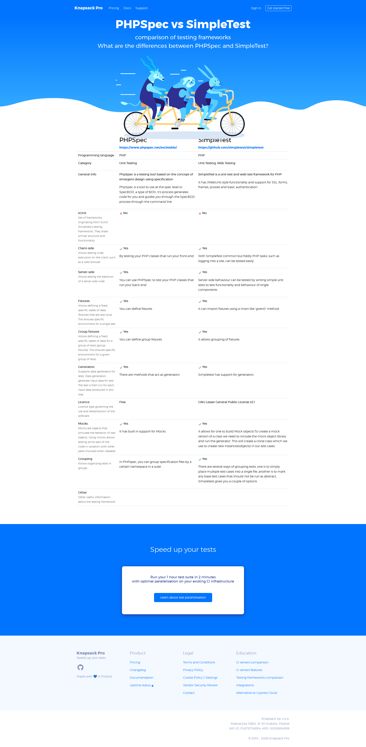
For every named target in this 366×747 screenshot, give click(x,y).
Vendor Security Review (200, 685)
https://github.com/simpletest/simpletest (231, 147)
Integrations (245, 685)
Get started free (278, 8)
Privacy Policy (193, 670)
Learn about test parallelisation (183, 597)
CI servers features (249, 670)
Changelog (138, 670)
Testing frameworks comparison (259, 677)
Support (142, 8)
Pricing (114, 8)
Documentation (141, 677)
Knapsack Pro (89, 8)
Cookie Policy (193, 677)
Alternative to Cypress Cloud (256, 692)
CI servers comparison (252, 662)
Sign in (256, 8)
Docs (127, 8)
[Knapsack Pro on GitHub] (80, 667)
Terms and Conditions (199, 662)
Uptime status (140, 685)
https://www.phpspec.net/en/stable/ (148, 147)
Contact (189, 692)
